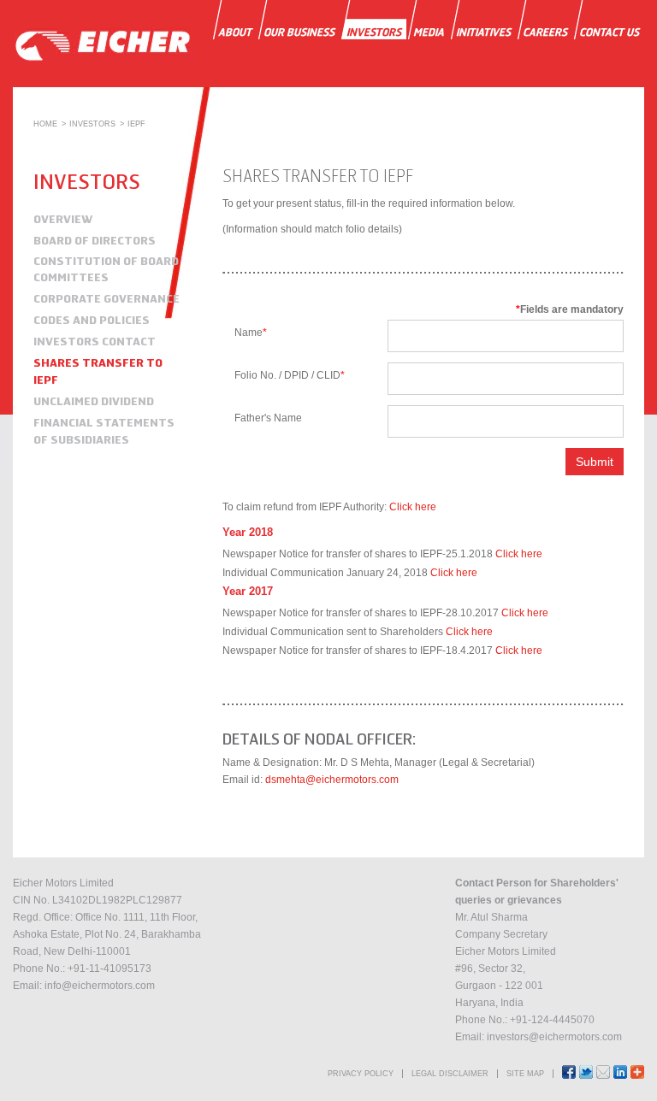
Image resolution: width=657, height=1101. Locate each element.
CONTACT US (609, 32)
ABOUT (235, 32)
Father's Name (268, 418)
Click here (412, 507)
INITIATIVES (483, 32)
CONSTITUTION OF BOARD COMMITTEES (106, 269)
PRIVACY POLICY (361, 1073)
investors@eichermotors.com (554, 1037)
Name (250, 333)
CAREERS (545, 32)
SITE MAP (525, 1073)
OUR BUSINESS (298, 32)
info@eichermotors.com (99, 986)
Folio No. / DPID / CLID (289, 375)
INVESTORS (373, 32)
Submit (594, 461)
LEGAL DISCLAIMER (449, 1073)
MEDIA (428, 32)
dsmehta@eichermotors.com (332, 780)
